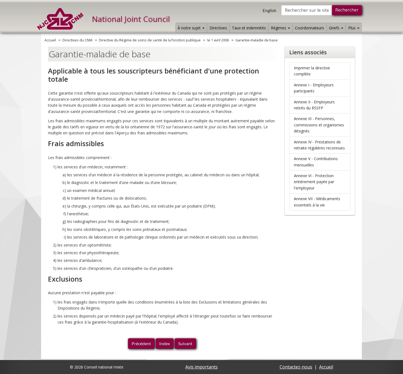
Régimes (279, 27)
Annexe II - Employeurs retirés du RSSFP (314, 104)
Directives (218, 27)
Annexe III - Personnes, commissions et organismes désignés (319, 125)
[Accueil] (60, 19)
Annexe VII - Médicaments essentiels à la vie (317, 201)
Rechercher (347, 10)
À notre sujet (190, 27)
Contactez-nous (296, 367)
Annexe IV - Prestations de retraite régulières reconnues (319, 145)
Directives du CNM (77, 40)
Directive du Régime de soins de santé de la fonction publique (150, 40)
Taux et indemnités (249, 27)
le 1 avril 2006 (218, 40)
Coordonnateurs (309, 27)
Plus (352, 27)
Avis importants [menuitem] (201, 367)
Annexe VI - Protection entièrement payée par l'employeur (314, 182)
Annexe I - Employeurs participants (314, 87)
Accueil (50, 40)
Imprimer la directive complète (312, 70)
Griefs (334, 27)
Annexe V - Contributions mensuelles (316, 161)
